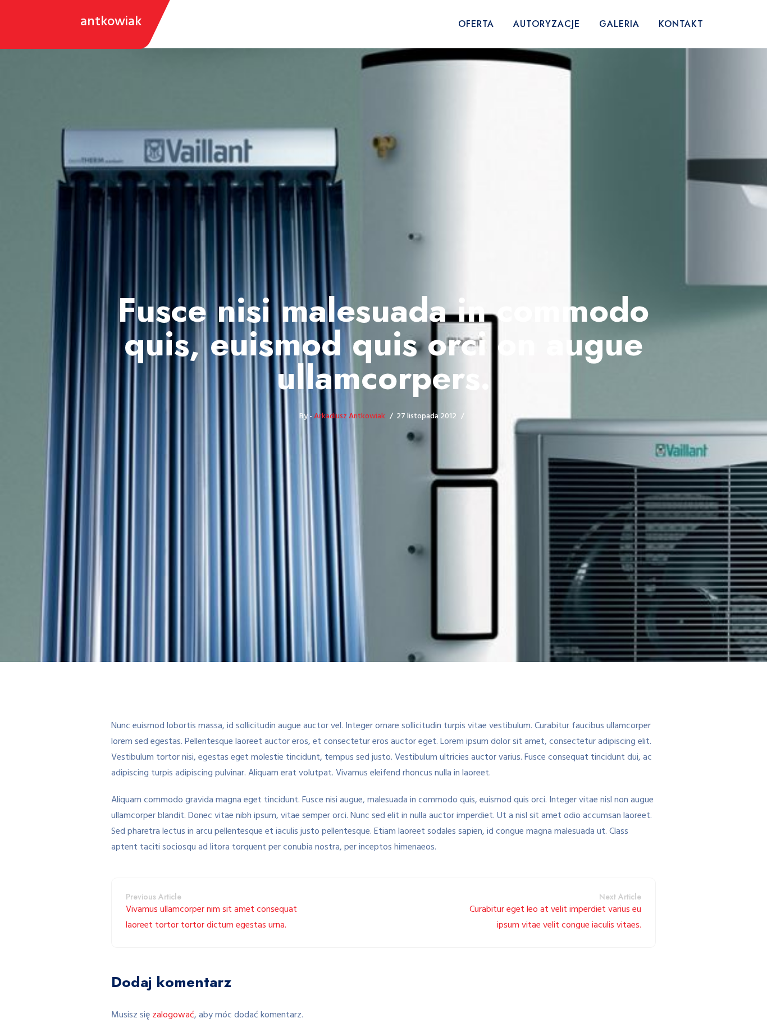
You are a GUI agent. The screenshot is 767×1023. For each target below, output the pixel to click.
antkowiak (110, 22)
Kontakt (681, 23)
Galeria (619, 23)
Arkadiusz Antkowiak (349, 416)
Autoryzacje (546, 23)
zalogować (173, 1015)
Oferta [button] (476, 23)
